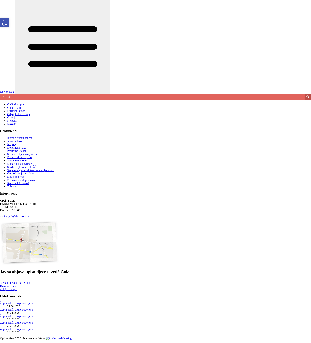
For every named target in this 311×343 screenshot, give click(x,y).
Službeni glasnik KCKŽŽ (22, 167)
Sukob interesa (15, 176)
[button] (4, 22)
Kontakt (11, 120)
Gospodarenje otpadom (20, 173)
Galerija (11, 117)
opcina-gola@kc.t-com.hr (14, 216)
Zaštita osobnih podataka (21, 180)
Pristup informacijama (19, 157)
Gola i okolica (15, 107)
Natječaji (12, 144)
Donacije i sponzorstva (20, 163)
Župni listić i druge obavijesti (16, 303)
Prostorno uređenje (18, 150)
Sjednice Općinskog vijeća (22, 154)
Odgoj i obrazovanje (18, 114)
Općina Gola (7, 91)
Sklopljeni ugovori (17, 160)
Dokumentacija (8, 285)
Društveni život (16, 110)
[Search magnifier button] (308, 97)
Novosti (11, 123)
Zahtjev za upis (8, 289)
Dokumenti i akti (16, 147)
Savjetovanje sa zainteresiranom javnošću (30, 170)
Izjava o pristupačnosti (20, 137)
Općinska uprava (16, 104)
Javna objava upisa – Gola (15, 282)
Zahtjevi (12, 186)
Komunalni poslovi (18, 183)
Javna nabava (14, 141)
